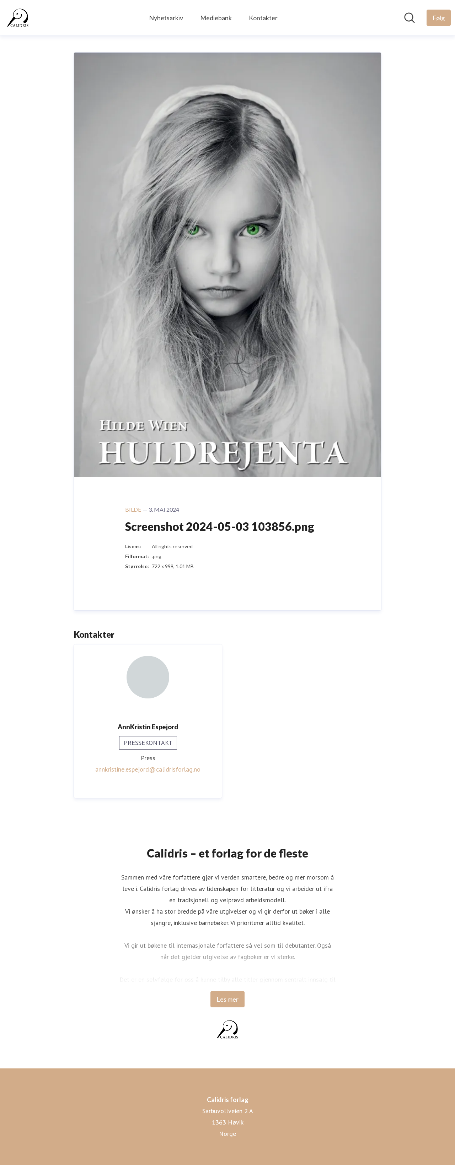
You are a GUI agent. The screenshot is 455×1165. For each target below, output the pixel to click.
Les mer (227, 999)
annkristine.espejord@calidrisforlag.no (147, 769)
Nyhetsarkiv (166, 18)
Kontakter (263, 18)
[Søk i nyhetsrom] (409, 17)
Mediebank (216, 18)
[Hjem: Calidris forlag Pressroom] (17, 17)
